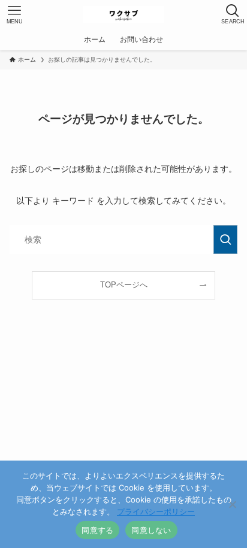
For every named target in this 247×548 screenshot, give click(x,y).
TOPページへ (123, 285)
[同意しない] (232, 504)
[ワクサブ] (123, 14)
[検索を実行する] (225, 239)
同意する (97, 530)
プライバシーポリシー (156, 511)
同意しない (151, 530)
